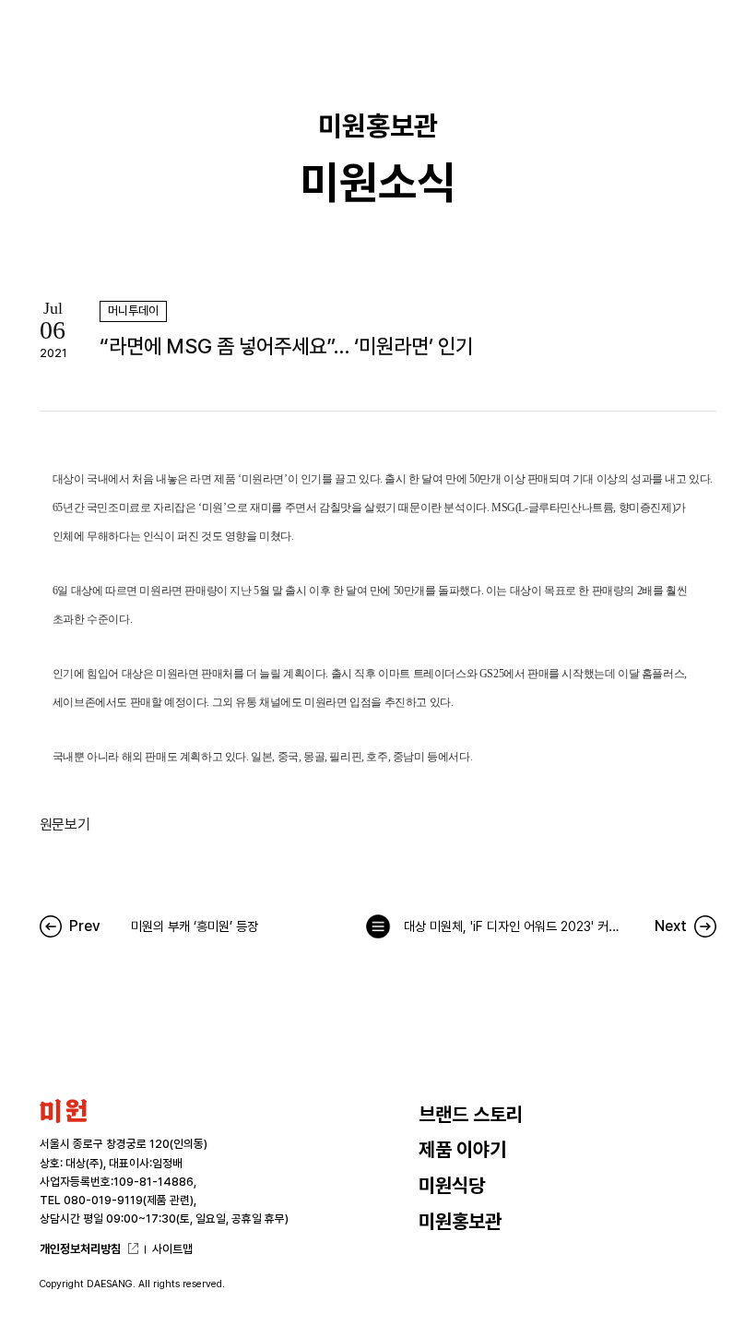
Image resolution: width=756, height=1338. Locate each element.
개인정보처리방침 (80, 1249)
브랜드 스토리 (471, 1114)
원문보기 (64, 824)
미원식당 (452, 1185)
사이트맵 (172, 1249)
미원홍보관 (460, 1221)
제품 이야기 (462, 1149)
